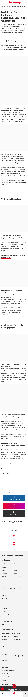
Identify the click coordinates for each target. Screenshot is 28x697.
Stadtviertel (4, 567)
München (4, 563)
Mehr (7, 6)
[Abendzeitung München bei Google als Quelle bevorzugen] (16, 40)
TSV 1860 (4, 576)
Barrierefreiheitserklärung (8, 670)
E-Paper (4, 646)
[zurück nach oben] (14, 686)
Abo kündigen (5, 673)
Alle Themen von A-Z (7, 588)
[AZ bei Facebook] (16, 656)
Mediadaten (17, 633)
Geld (9, 6)
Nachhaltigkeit (17, 576)
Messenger (4, 595)
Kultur (15, 570)
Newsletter (4, 592)
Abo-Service (5, 643)
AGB (3, 664)
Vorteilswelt (5, 611)
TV (14, 567)
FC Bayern (4, 573)
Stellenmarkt (17, 588)
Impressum (4, 660)
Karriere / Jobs (5, 636)
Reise (15, 573)
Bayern (3, 570)
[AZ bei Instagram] (19, 656)
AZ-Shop (16, 636)
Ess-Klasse (4, 608)
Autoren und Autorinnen (7, 633)
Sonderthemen (17, 643)
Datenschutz (5, 667)
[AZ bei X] (23, 656)
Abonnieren (4, 639)
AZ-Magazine (17, 639)
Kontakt (3, 649)
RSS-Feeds (4, 598)
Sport (15, 563)
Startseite (3, 6)
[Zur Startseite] (14, 3)
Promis (3, 580)
